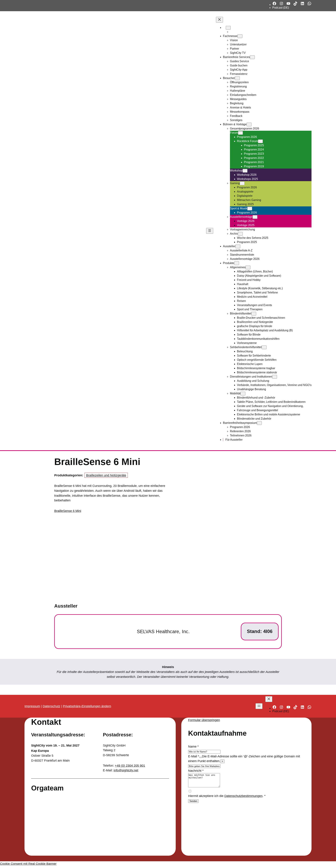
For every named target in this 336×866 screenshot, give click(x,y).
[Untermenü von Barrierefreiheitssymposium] (259, 423)
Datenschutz (51, 706)
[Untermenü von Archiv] (240, 234)
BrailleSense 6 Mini (67, 511)
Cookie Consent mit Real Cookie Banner (28, 863)
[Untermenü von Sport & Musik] (249, 208)
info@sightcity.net (126, 770)
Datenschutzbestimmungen (243, 796)
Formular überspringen (204, 720)
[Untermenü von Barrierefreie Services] (252, 57)
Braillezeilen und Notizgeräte (106, 475)
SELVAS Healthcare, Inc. (163, 631)
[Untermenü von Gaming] (242, 183)
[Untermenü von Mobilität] (242, 393)
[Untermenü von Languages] (228, 28)
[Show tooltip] (200, 757)
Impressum (32, 706)
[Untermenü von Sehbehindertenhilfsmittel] (264, 347)
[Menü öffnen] (209, 231)
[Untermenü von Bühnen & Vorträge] (249, 124)
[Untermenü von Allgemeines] (248, 267)
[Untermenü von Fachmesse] (239, 36)
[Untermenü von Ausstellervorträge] (255, 217)
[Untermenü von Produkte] (236, 263)
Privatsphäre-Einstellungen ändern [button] (87, 706)
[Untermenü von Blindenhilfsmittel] (253, 314)
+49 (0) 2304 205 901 (130, 765)
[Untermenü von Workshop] (245, 171)
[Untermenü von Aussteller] (237, 246)
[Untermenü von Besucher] (237, 78)
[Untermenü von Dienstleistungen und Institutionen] (274, 377)
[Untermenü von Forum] (240, 133)
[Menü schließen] (219, 20)
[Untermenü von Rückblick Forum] (260, 141)
